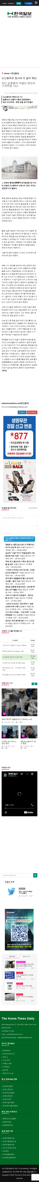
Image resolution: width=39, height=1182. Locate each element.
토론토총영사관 (8, 1138)
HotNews (19, 972)
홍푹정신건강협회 (9, 1118)
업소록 (5, 1070)
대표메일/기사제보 (8, 1031)
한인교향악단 (8, 1089)
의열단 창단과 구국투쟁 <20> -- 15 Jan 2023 (20, 581)
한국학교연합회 (8, 1093)
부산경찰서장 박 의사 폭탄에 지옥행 (13, 675)
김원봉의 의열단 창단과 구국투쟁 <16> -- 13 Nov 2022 (19, 606)
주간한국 (15, 73)
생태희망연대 (8, 1125)
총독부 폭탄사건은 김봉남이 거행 (13, 651)
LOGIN (4, 3)
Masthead (6, 1050)
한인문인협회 (8, 1086)
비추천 (33, 412)
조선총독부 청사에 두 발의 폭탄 (12, 657)
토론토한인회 (8, 1096)
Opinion (22, 888)
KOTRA (6, 1151)
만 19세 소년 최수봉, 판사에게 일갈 (13, 663)
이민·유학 (6, 1060)
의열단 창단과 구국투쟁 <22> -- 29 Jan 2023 (20, 572)
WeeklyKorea (21, 961)
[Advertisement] (19, 43)
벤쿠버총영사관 (8, 1144)
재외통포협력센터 (9, 1157)
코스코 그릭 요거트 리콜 (24, 986)
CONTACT (11, 3)
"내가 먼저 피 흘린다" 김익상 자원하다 (14, 645)
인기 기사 (12, 956)
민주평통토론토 (8, 1154)
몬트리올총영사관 (9, 1141)
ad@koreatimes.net (25, 1037)
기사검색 (28, 3)
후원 (18, 3)
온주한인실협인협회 (10, 1106)
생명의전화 (7, 1122)
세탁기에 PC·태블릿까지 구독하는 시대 (17, 719)
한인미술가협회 (8, 1102)
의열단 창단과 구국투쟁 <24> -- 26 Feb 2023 (20, 556)
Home (7, 73)
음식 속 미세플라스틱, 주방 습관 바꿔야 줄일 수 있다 (24, 965)
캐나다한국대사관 (9, 1148)
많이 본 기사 (26, 956)
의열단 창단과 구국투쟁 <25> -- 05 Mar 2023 (20, 547)
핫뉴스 (5, 1057)
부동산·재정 (7, 1063)
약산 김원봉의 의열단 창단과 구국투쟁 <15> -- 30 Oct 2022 (20, 615)
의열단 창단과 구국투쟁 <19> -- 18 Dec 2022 (20, 589)
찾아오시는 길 (8, 1073)
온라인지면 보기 (9, 1054)
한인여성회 (7, 1099)
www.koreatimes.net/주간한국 (15, 403)
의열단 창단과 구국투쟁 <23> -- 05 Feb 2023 (19, 564)
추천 (22, 412)
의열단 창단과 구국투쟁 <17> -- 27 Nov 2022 (19, 598)
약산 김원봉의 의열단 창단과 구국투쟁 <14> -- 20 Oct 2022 (19, 623)
